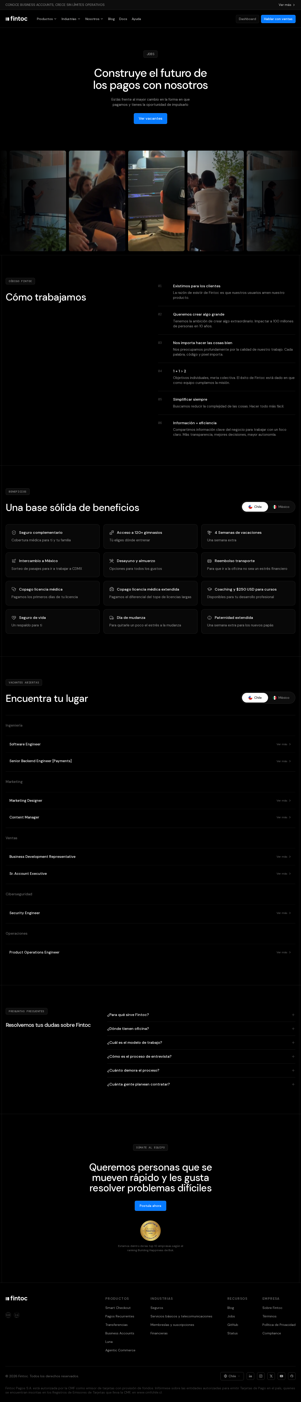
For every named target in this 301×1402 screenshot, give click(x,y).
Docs (123, 19)
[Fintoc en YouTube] (281, 1376)
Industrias (69, 19)
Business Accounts (119, 1333)
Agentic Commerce (120, 1350)
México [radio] (283, 507)
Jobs (231, 1316)
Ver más (285, 5)
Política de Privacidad (279, 1325)
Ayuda (136, 19)
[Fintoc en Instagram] (261, 1376)
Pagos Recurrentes (119, 1316)
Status (232, 1333)
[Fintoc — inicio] (16, 18)
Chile (232, 1376)
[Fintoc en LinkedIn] (250, 1376)
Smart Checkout (118, 1308)
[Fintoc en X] (271, 1376)
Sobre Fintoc (272, 1308)
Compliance (271, 1333)
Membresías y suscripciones (172, 1325)
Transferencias (116, 1325)
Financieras (159, 1333)
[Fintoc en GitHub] (292, 1376)
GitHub (232, 1325)
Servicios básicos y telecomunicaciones (181, 1316)
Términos (269, 1316)
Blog (111, 19)
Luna (109, 1342)
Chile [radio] (258, 507)
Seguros (156, 1308)
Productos (45, 19)
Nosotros (92, 19)
